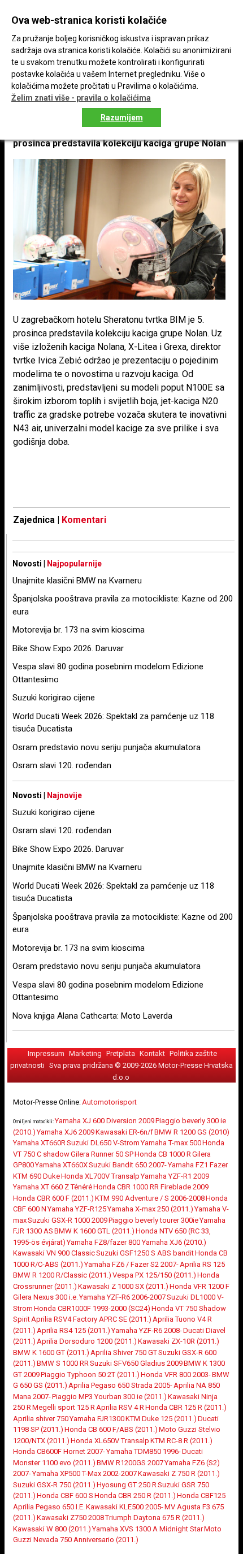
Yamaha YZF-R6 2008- (146, 1330)
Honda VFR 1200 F (199, 1286)
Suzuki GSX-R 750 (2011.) (54, 1485)
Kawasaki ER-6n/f (124, 1132)
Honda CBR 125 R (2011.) (186, 1407)
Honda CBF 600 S (65, 1495)
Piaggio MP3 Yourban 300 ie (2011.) (109, 1396)
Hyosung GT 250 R (127, 1485)
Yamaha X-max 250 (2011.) (150, 1209)
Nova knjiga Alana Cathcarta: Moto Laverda (92, 1016)
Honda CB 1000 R (162, 1154)
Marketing (85, 1053)
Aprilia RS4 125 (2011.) (73, 1330)
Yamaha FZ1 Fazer (198, 1165)
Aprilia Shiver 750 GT (123, 1352)
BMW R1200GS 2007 (130, 1462)
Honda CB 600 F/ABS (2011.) (111, 1429)
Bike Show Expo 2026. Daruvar (68, 648)
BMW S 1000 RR (63, 1363)
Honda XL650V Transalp (110, 1440)
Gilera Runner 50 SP (102, 1154)
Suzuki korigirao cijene (53, 697)
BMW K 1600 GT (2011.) (51, 1352)
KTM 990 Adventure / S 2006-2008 (150, 1198)
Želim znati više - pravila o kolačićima (81, 97)
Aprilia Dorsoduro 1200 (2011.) (87, 1341)
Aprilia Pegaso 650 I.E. (49, 1507)
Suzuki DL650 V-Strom (103, 1143)
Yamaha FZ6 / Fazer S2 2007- (131, 1264)
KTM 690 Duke (36, 1176)
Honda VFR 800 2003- (176, 1374)
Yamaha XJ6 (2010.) (174, 1242)
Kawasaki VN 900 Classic (54, 1253)
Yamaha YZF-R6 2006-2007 (122, 1297)
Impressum (46, 1053)
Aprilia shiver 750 (40, 1418)
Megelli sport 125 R (63, 1407)
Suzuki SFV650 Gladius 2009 (136, 1363)
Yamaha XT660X (61, 1165)
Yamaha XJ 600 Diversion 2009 (104, 1120)
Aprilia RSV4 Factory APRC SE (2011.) (91, 1319)
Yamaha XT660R (39, 1143)
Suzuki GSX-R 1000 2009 (67, 1220)
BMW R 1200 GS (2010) (191, 1132)
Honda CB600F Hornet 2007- (59, 1451)
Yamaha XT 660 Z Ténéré (52, 1187)
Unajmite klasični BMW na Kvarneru (77, 580)
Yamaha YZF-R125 (76, 1209)
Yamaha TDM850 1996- (143, 1451)
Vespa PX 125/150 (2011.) (154, 1275)
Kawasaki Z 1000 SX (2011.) (123, 1286)
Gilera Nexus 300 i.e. (45, 1297)
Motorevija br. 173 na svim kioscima (78, 630)
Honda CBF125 (201, 1495)
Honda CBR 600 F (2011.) (53, 1198)
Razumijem (122, 117)
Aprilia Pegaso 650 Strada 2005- (120, 1385)
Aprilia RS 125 (202, 1264)
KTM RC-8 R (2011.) (181, 1440)
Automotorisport (109, 1102)
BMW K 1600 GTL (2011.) (94, 1231)
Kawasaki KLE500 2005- (124, 1507)
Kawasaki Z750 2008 (70, 1517)
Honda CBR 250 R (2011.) (135, 1495)
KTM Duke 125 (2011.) (161, 1418)
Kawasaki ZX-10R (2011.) (178, 1341)
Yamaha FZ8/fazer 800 (104, 1242)
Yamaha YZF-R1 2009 (175, 1176)
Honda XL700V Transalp (100, 1176)
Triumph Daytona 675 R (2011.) (155, 1517)
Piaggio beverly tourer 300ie (153, 1220)
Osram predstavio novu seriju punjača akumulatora (106, 747)
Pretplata (120, 1053)
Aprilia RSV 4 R (120, 1407)
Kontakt (152, 1053)
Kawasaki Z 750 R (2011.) (179, 1473)
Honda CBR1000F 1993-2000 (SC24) (92, 1308)
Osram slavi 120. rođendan (61, 765)
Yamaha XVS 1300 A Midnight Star (147, 1529)
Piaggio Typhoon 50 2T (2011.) (90, 1374)
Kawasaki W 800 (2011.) (52, 1529)
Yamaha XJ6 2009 (65, 1132)
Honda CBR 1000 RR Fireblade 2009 (151, 1187)
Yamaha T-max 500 (171, 1143)
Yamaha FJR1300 (97, 1418)
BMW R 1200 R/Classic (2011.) (62, 1275)
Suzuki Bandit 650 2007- (128, 1165)
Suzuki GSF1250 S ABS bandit (145, 1253)
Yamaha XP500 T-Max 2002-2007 (84, 1473)
